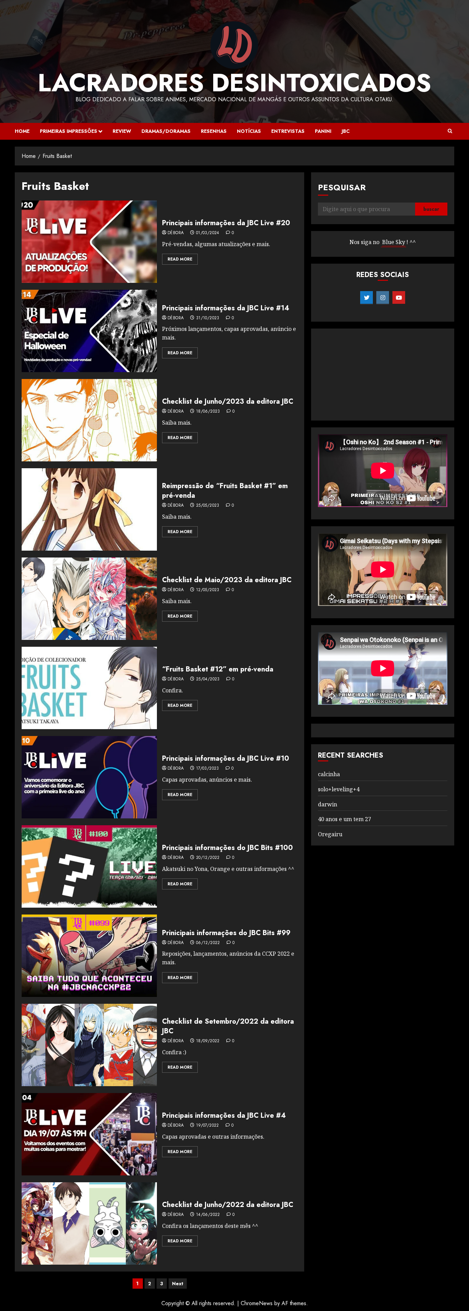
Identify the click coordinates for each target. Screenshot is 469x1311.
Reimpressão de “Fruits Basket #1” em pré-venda (225, 491)
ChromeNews (257, 1303)
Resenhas (214, 131)
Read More (180, 259)
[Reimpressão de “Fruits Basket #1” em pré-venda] (89, 509)
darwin (327, 804)
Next (177, 1283)
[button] (450, 131)
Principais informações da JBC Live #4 (224, 1115)
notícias (249, 131)
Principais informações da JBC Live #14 (225, 308)
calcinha (329, 774)
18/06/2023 (208, 411)
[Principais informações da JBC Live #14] (89, 331)
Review (122, 131)
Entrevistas (288, 131)
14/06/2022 (208, 1215)
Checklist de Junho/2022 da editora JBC (227, 1205)
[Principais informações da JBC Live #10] (89, 777)
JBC (346, 131)
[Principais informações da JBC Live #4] (89, 1134)
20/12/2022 (208, 858)
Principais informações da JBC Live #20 (226, 223)
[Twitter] (366, 297)
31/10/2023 (207, 318)
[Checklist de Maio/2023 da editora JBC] (89, 598)
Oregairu (330, 834)
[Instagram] (382, 297)
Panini (323, 131)
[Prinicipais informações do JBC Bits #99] (89, 956)
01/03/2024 (207, 233)
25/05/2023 (207, 505)
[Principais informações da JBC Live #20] (89, 241)
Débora (176, 233)
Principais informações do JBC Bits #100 (227, 848)
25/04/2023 (208, 679)
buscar (431, 209)
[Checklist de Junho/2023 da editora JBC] (89, 420)
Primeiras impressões (68, 131)
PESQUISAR (342, 187)
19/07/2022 (207, 1125)
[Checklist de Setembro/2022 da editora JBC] (89, 1045)
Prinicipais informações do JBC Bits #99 (226, 933)
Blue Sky (393, 242)
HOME (22, 131)
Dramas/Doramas (166, 131)
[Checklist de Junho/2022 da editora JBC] (89, 1223)
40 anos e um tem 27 (344, 819)
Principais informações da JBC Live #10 (225, 758)
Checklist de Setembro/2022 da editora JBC (228, 1026)
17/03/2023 (207, 768)
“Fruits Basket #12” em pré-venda (217, 669)
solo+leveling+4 (338, 789)
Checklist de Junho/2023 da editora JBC (227, 401)
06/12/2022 (208, 943)
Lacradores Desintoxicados (234, 83)
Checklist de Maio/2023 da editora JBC (226, 580)
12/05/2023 (207, 590)
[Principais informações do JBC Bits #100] (89, 866)
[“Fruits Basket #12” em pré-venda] (89, 688)
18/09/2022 (208, 1041)
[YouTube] (398, 297)
